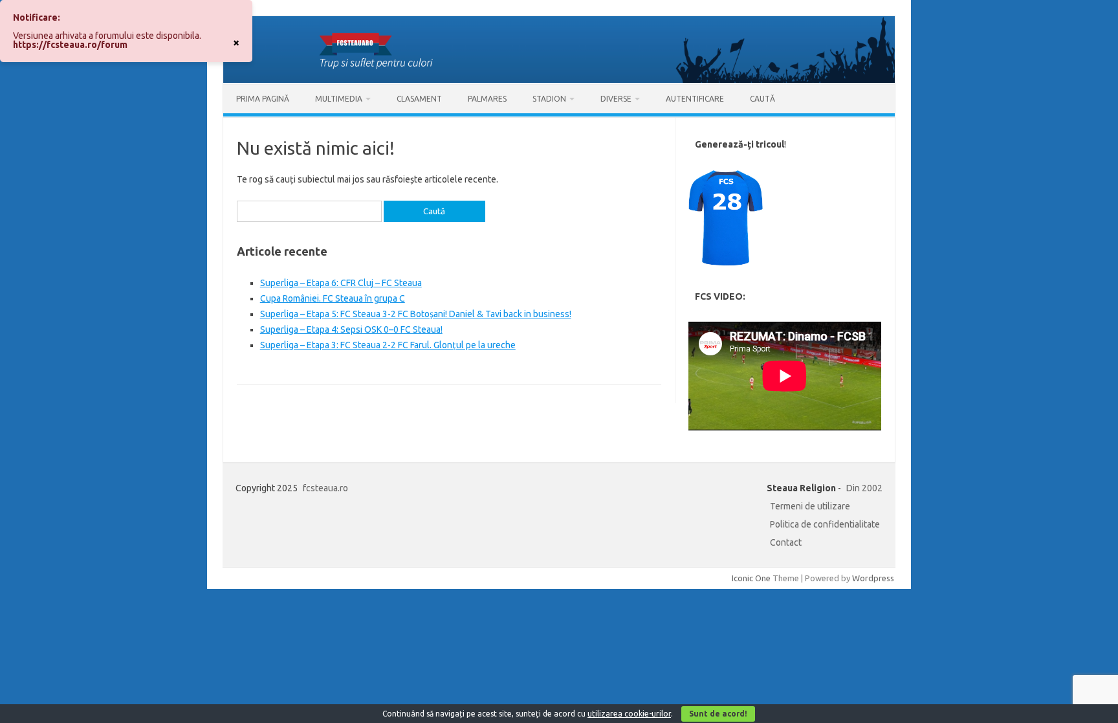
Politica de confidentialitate (825, 524)
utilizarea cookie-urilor (629, 713)
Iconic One (751, 578)
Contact (786, 542)
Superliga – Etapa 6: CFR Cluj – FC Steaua (341, 283)
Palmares (487, 99)
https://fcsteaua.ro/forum (70, 44)
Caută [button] (762, 99)
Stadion (549, 99)
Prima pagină (262, 99)
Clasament (419, 99)
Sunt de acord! (718, 713)
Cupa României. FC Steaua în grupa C (332, 298)
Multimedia (338, 99)
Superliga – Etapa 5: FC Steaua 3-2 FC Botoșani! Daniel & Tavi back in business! (415, 314)
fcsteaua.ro (325, 488)
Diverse (615, 99)
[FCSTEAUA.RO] (559, 79)
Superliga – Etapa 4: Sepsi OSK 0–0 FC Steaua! (351, 329)
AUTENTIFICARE (695, 99)
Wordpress (873, 578)
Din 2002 (864, 488)
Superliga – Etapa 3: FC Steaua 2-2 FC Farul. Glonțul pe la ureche (388, 345)
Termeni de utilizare (810, 506)
